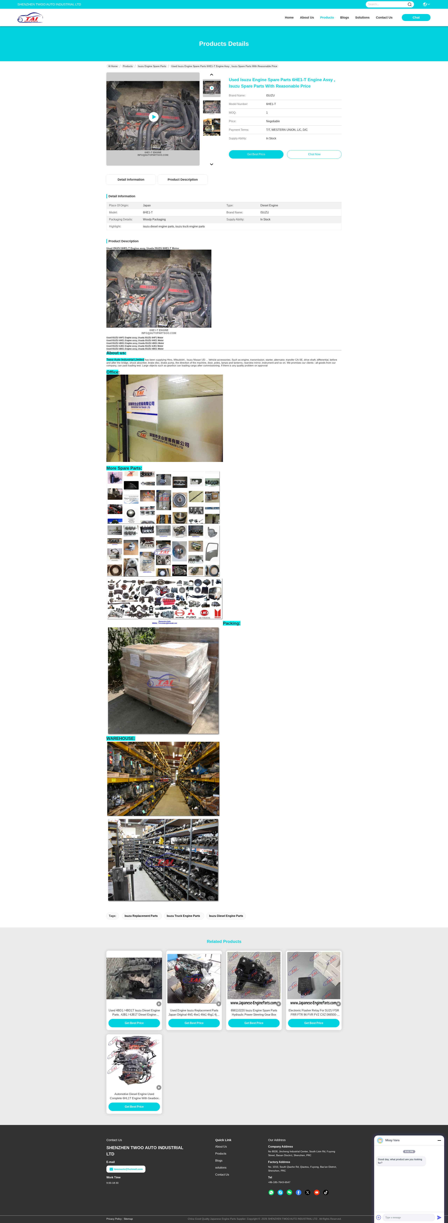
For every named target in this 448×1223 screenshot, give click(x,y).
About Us (221, 1146)
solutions (362, 17)
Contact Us (222, 1174)
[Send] (439, 1217)
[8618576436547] (271, 1192)
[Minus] (439, 1140)
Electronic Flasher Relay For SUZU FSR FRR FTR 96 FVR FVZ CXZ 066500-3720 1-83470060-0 (314, 1013)
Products (128, 66)
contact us (384, 17)
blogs (344, 17)
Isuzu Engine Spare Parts (152, 66)
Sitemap (128, 1218)
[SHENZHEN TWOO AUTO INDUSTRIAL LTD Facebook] (298, 1192)
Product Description (183, 179)
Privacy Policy (114, 1218)
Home (289, 17)
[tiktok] (326, 1192)
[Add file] (378, 1217)
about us (307, 17)
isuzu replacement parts (141, 915)
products (327, 17)
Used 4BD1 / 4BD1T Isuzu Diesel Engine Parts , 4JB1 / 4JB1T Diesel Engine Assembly (134, 1013)
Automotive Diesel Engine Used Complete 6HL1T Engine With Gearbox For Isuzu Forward (134, 1096)
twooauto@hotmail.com (128, 1169)
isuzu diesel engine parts (226, 915)
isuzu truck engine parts (183, 915)
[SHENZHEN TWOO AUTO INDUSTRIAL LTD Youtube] (317, 1192)
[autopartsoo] (280, 1192)
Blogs (218, 1160)
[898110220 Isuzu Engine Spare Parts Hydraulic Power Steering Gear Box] (254, 978)
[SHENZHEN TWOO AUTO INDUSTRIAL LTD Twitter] (307, 1192)
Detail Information (131, 179)
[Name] (410, 4)
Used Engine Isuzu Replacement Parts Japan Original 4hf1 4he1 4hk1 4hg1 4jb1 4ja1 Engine (194, 1013)
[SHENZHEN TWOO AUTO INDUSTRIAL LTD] (37, 17)
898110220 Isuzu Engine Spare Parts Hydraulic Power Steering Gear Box (254, 1012)
